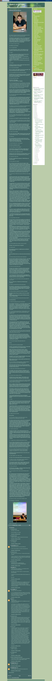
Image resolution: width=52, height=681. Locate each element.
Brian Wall (12, 567)
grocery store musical (38, 129)
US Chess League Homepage (38, 63)
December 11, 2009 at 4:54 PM (15, 650)
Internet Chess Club (37, 40)
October (36, 149)
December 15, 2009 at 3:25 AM (15, 670)
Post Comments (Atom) (15, 677)
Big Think (35, 17)
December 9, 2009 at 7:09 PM (15, 597)
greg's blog (35, 38)
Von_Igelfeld (13, 589)
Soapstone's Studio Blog (37, 62)
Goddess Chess (36, 35)
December (36, 118)
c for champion (37, 138)
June (36, 154)
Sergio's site (36, 61)
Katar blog (35, 43)
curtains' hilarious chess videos (38, 28)
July (36, 153)
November (36, 148)
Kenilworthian (36, 44)
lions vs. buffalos (37, 143)
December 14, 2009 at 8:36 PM (15, 661)
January (36, 160)
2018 (35, 109)
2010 (35, 116)
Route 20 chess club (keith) (38, 57)
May (36, 155)
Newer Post (9, 675)
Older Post (29, 675)
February (36, 159)
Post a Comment (11, 672)
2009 (35, 117)
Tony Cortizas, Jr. (14, 545)
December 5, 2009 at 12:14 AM (15, 543)
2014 (35, 111)
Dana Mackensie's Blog (37, 29)
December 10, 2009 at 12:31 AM (16, 614)
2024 (35, 105)
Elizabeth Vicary (13, 667)
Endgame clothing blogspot (38, 30)
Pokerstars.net (36, 52)
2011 (35, 115)
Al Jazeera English (37, 16)
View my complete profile (38, 69)
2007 (35, 163)
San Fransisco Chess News (38, 58)
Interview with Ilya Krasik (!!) (39, 137)
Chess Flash (36, 25)
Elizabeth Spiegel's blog (16, 4)
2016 (35, 110)
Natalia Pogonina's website (38, 48)
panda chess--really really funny (38, 51)
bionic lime (35, 18)
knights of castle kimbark (37, 45)
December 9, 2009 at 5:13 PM (15, 587)
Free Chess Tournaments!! (39, 119)
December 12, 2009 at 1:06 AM (15, 655)
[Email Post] (29, 525)
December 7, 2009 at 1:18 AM (15, 565)
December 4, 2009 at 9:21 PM (15, 534)
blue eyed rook (36, 19)
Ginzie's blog (36, 34)
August (36, 152)
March (36, 158)
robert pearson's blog (37, 56)
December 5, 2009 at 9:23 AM (15, 550)
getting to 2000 (36, 33)
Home (20, 675)
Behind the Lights (37, 126)
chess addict (36, 24)
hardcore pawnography (37, 39)
